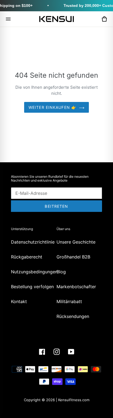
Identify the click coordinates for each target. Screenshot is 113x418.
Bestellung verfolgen (32, 286)
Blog (61, 271)
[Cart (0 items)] (104, 19)
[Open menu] (8, 19)
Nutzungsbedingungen (34, 271)
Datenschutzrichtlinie (33, 242)
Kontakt (19, 301)
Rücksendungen (72, 316)
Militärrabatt (69, 301)
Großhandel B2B (73, 257)
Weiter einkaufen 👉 (52, 107)
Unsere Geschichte (75, 242)
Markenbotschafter (76, 286)
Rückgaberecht (26, 257)
